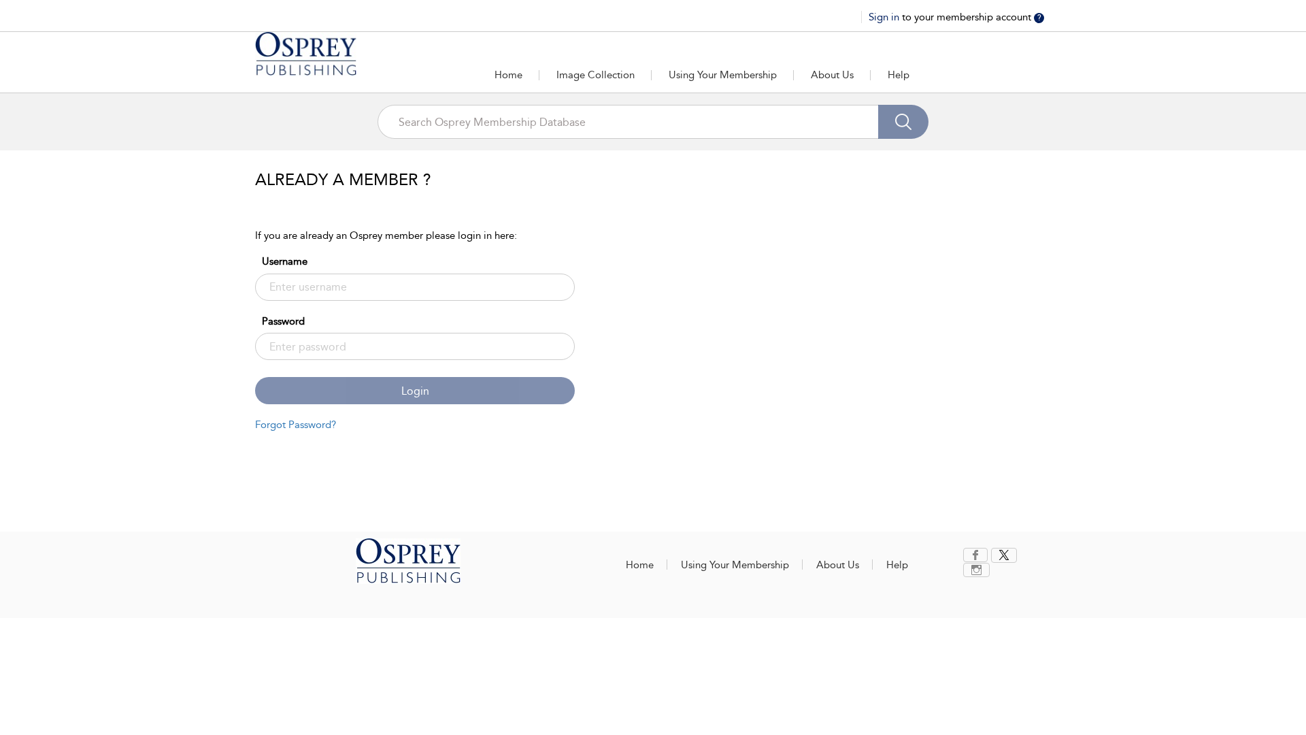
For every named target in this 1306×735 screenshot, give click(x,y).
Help (898, 75)
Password (283, 321)
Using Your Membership (723, 75)
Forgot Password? (295, 425)
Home (508, 75)
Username (284, 261)
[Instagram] (976, 570)
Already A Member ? (343, 180)
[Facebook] (975, 555)
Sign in (885, 17)
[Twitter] (1004, 555)
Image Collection (595, 75)
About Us (832, 75)
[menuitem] (977, 555)
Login (415, 391)
